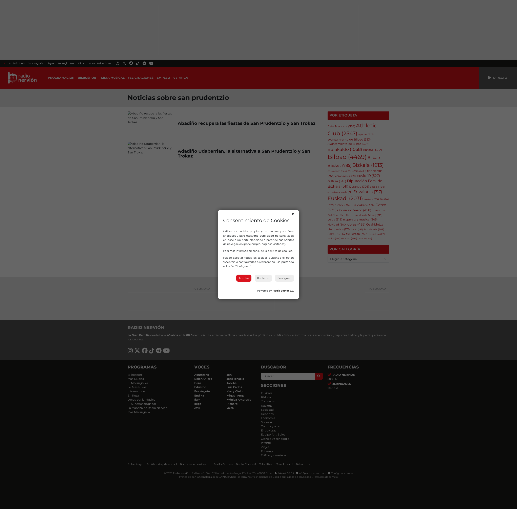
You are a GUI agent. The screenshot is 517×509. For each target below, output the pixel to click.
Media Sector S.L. (283, 290)
